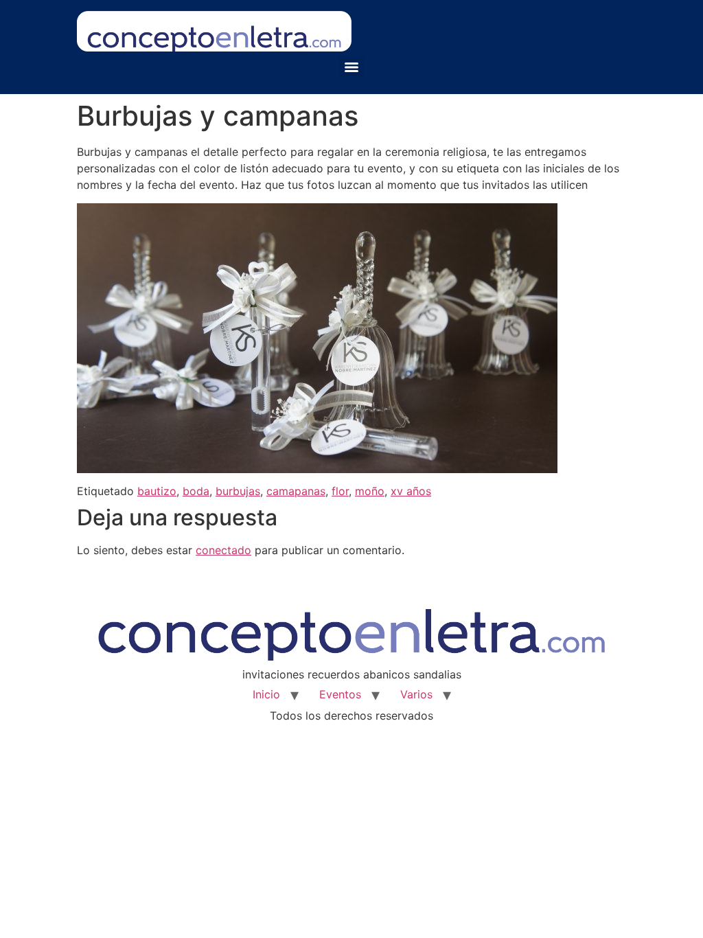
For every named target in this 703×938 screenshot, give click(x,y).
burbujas (238, 491)
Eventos (340, 694)
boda (196, 491)
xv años (411, 491)
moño (369, 491)
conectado (223, 550)
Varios (416, 694)
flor (340, 491)
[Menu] (351, 67)
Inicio (266, 694)
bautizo (156, 491)
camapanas (295, 491)
